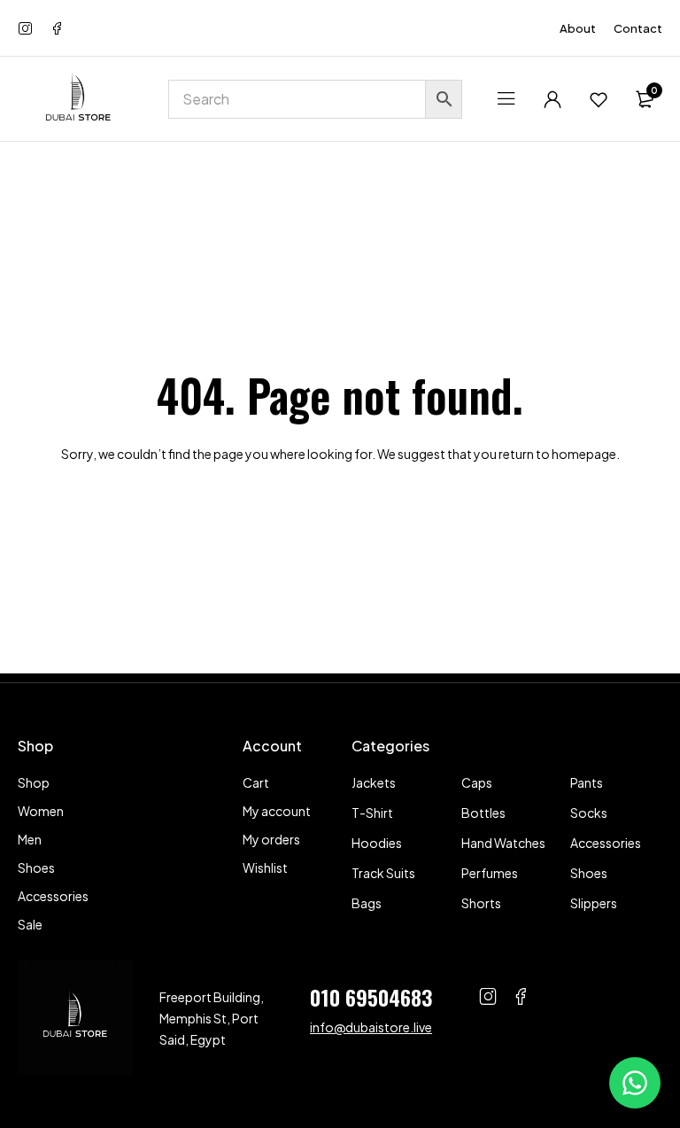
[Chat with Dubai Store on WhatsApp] (635, 1083)
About (578, 28)
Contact (638, 28)
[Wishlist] (598, 99)
